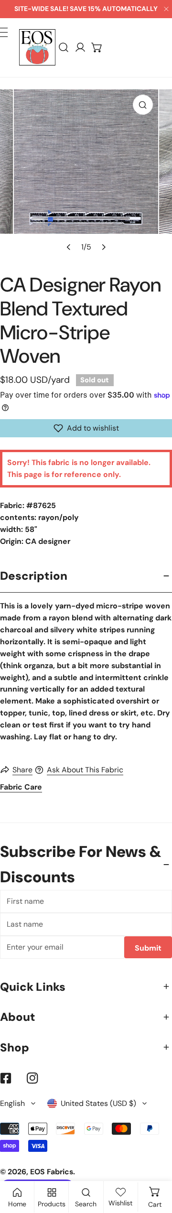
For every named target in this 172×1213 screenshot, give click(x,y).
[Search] (63, 47)
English (12, 1103)
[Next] (103, 247)
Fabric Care (21, 787)
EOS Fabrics (51, 1172)
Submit (148, 948)
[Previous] (69, 247)
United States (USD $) (98, 1103)
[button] (97, 47)
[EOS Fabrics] (37, 47)
